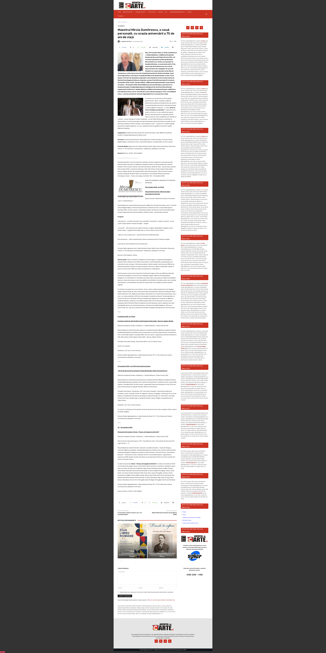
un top (203, 41)
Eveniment (124, 22)
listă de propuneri (191, 384)
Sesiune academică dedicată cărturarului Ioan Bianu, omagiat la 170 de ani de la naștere (162, 554)
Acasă (119, 22)
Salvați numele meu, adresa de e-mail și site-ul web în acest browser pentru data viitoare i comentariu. (147, 592)
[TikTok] (196, 27)
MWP (185, 649)
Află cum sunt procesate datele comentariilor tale (161, 600)
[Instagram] (192, 27)
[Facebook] (187, 27)
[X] (201, 27)
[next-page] (121, 561)
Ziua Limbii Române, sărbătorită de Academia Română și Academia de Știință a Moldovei (132, 554)
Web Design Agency (177, 649)
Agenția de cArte (127, 41)
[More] (173, 47)
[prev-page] (119, 561)
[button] (206, 14)
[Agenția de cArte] (119, 41)
